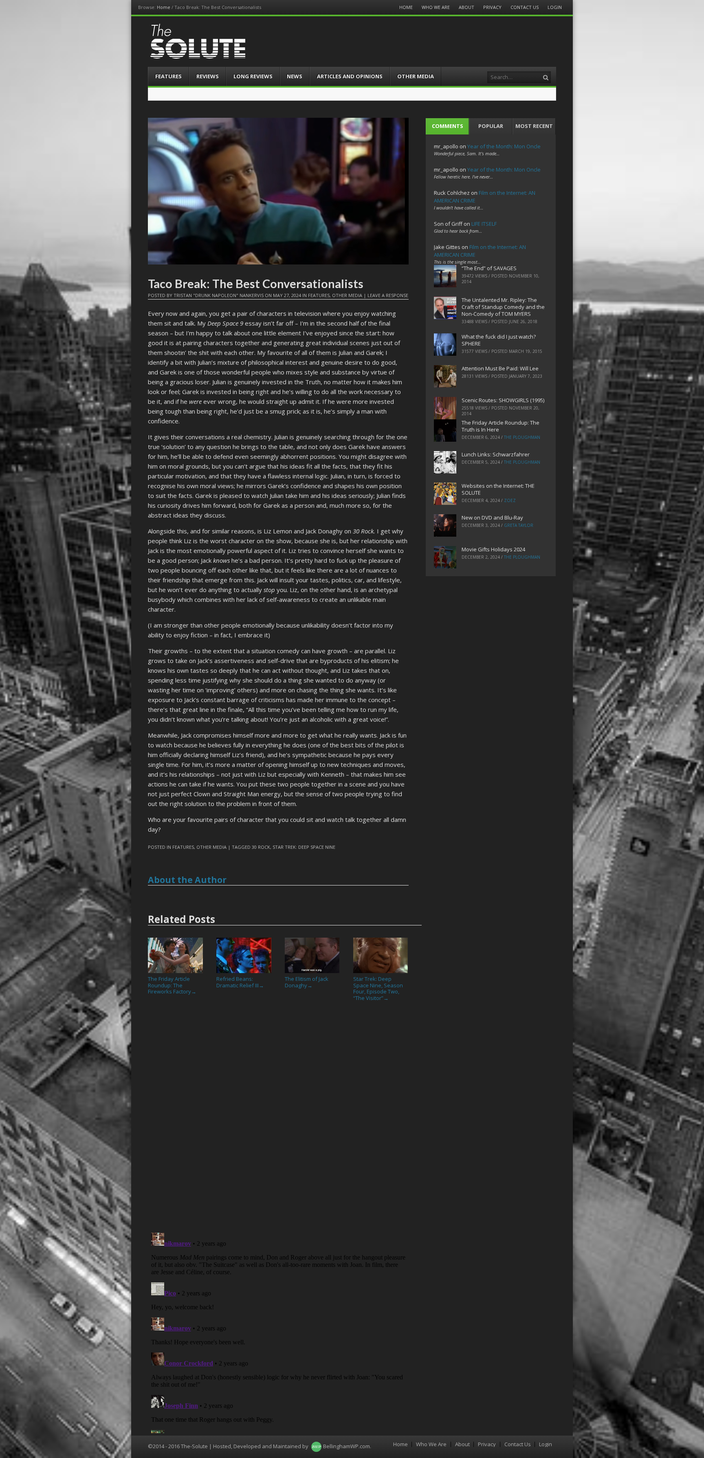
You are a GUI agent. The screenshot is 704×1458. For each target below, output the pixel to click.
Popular (490, 126)
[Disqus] (278, 1120)
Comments (447, 126)
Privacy (492, 7)
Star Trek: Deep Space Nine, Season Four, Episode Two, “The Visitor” (378, 988)
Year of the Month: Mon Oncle (504, 146)
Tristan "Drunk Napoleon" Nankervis (219, 295)
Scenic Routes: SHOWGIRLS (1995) (503, 400)
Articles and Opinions (350, 76)
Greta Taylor (518, 525)
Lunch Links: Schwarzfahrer (496, 454)
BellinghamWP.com (346, 1446)
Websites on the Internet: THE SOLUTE (498, 489)
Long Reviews (253, 76)
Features (168, 76)
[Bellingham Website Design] (316, 1446)
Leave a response (387, 295)
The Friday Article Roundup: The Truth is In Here (500, 426)
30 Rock (261, 847)
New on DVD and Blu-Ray (492, 517)
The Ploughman (522, 437)
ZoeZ (510, 500)
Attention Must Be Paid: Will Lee (500, 368)
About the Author (187, 879)
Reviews (207, 76)
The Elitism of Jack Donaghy (306, 982)
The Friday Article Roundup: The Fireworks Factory (172, 985)
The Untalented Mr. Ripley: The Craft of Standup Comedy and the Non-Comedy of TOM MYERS (503, 306)
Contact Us (524, 7)
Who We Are (436, 7)
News (294, 76)
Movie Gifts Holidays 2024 (493, 549)
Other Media (415, 76)
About (466, 7)
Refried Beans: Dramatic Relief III (240, 982)
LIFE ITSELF (484, 223)
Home (163, 7)
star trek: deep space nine (304, 847)
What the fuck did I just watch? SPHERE (499, 340)
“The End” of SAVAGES (489, 268)
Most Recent (534, 126)
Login (555, 7)
